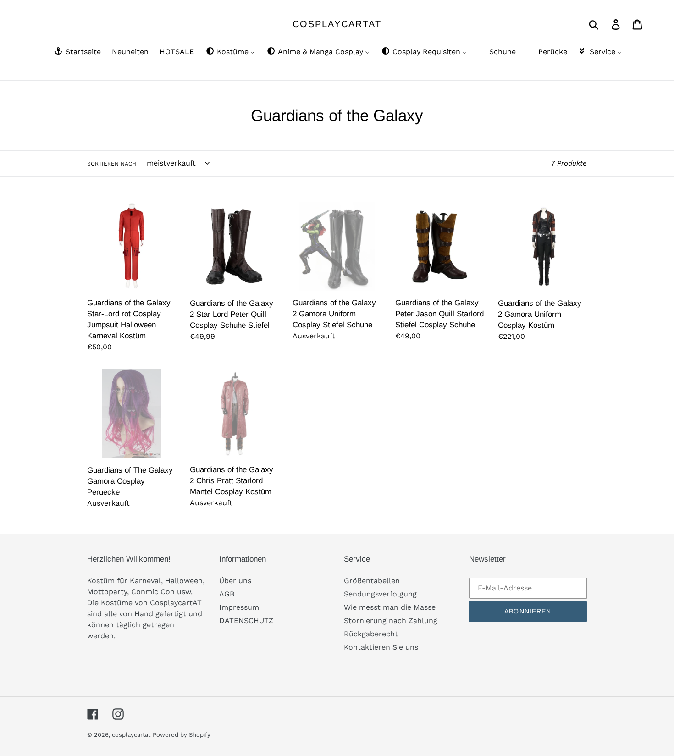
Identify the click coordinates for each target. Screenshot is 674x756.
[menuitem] (76, 52)
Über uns (235, 580)
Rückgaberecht (371, 633)
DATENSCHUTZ (246, 620)
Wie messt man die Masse (390, 607)
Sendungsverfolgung (380, 594)
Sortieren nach (111, 163)
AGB (226, 594)
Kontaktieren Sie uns (381, 647)
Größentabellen (372, 580)
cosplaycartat (337, 24)
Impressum (239, 607)
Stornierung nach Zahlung (390, 620)
